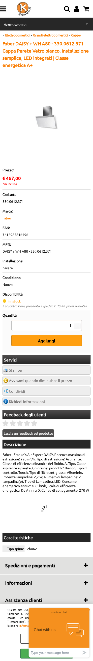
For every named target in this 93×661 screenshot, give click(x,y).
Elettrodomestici (15, 25)
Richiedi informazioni (27, 401)
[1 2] (46, 326)
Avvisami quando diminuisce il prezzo (40, 380)
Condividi (17, 391)
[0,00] (87, 8)
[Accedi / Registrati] (77, 8)
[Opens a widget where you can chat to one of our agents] (59, 632)
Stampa (15, 370)
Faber (6, 218)
